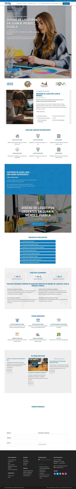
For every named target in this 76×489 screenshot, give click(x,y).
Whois (9, 477)
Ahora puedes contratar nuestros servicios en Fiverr (45, 476)
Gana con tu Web (62, 0)
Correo (9, 442)
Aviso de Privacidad (50, 487)
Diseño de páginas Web (28, 470)
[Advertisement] (19, 54)
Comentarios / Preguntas (43, 433)
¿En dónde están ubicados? (28, 241)
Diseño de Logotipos (27, 472)
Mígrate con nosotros (12, 466)
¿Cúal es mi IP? (11, 475)
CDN (59, 487)
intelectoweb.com (59, 467)
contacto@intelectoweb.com (61, 466)
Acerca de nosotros (12, 460)
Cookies (56, 487)
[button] (20, 84)
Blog (56, 0)
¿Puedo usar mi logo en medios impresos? (31, 259)
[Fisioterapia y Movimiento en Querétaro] (38, 370)
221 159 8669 (58, 460)
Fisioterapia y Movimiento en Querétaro (37, 372)
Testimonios (10, 461)
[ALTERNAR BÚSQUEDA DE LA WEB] (71, 3)
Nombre (9, 433)
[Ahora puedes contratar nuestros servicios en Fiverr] (59, 358)
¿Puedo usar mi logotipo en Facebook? (31, 262)
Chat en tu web (68, 487)
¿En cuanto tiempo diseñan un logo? (30, 244)
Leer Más (9, 370)
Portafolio (68, 0)
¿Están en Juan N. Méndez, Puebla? (30, 256)
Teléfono (9, 437)
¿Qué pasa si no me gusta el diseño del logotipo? (33, 247)
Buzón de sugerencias (12, 469)
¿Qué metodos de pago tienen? (29, 250)
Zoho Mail (63, 487)
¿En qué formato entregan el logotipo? (31, 253)
